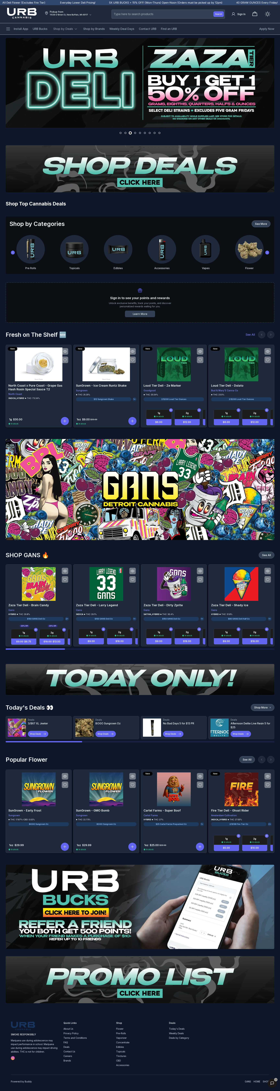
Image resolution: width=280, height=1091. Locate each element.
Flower (119, 1028)
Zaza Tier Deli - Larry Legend (97, 605)
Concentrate (122, 1042)
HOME (257, 1081)
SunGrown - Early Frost (24, 810)
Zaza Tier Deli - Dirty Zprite (163, 605)
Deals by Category (179, 1037)
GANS (248, 1081)
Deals (67, 1047)
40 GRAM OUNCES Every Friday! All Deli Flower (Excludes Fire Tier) (213, 2)
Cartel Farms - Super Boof (162, 810)
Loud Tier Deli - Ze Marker (162, 385)
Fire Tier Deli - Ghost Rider (230, 810)
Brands (67, 1060)
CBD (118, 1060)
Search (218, 14)
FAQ (66, 1042)
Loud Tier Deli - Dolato (227, 385)
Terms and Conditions (75, 1037)
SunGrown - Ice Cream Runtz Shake (101, 385)
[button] (65, 421)
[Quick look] (65, 351)
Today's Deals (177, 1028)
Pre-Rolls (121, 1033)
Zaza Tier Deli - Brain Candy (28, 605)
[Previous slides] (261, 334)
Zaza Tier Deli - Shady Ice (229, 605)
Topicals (120, 1051)
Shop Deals (35, 734)
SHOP (266, 1081)
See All (250, 334)
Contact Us (69, 1051)
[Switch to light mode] (267, 14)
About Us (68, 1028)
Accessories (122, 1065)
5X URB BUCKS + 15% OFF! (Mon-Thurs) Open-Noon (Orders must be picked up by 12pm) (100, 2)
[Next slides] (270, 334)
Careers (68, 1056)
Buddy (28, 1081)
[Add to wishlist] (65, 360)
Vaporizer (121, 1037)
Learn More (140, 314)
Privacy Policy (71, 1033)
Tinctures (121, 1056)
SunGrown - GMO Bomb (92, 810)
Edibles (120, 1047)
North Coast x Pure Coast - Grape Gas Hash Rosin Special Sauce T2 (35, 387)
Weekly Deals (176, 1033)
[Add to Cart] (171, 410)
